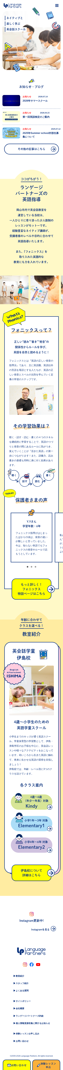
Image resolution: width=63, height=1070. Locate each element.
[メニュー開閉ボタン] (57, 5)
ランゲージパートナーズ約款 (30, 1016)
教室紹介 (20, 976)
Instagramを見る (40, 929)
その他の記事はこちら (31, 149)
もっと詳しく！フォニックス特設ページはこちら (31, 589)
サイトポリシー (23, 1001)
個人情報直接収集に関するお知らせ (33, 1023)
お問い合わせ (22, 1041)
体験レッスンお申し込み (27, 1033)
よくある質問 (22, 990)
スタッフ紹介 (22, 983)
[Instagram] (25, 964)
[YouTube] (38, 964)
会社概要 (20, 1008)
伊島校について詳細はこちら (31, 873)
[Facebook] (32, 964)
